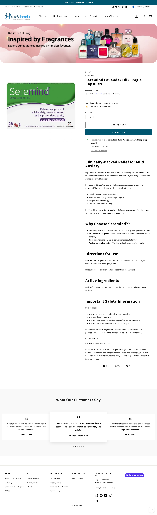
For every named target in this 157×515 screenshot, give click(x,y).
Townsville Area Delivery (59, 487)
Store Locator (77, 479)
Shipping (99, 94)
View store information (99, 151)
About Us (79, 16)
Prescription (27, 7)
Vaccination (16, 7)
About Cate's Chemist (13, 479)
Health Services (61, 16)
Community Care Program (14, 487)
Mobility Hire (39, 7)
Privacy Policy (32, 483)
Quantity (90, 113)
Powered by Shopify (78, 505)
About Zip (31, 487)
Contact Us (95, 16)
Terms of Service (33, 479)
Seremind (90, 76)
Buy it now (118, 132)
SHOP (7, 7)
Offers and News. (108, 482)
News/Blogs (110, 16)
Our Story (8, 483)
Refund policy (55, 491)
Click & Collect (55, 479)
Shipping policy (55, 483)
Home (87, 72)
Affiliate (8, 491)
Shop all (43, 16)
